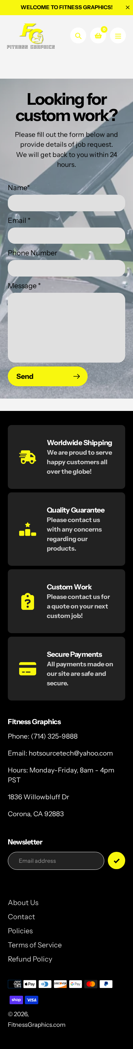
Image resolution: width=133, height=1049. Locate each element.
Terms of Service (35, 945)
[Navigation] (118, 35)
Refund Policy (30, 959)
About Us (23, 902)
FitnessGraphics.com (37, 1024)
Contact (21, 916)
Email (19, 220)
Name (19, 187)
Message (24, 285)
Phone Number (32, 253)
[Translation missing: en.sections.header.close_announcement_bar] (127, 7)
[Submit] (116, 860)
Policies (20, 931)
